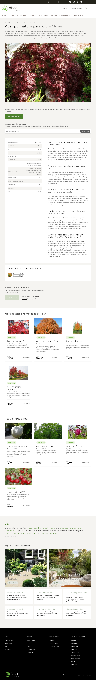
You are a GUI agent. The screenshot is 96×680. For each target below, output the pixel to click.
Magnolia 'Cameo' (74, 446)
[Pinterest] (78, 2)
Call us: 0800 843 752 (20, 2)
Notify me (86, 131)
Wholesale (32, 15)
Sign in (65, 8)
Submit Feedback (75, 658)
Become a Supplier (75, 655)
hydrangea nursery (14, 609)
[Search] (91, 8)
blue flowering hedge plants (76, 593)
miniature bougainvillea (75, 609)
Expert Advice (78, 15)
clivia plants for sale (44, 593)
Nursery (54, 15)
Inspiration (51, 640)
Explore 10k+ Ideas (54, 646)
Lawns (12, 15)
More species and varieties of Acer (25, 314)
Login (28, 643)
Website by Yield (87, 676)
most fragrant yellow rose (47, 609)
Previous (7, 74)
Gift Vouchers (8, 643)
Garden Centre (74, 646)
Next (88, 74)
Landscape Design (53, 643)
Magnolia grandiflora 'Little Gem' (17, 447)
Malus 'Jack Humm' (16, 492)
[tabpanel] (48, 72)
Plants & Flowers (9, 640)
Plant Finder (43, 15)
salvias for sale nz (14, 593)
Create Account (31, 640)
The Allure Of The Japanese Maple (18, 275)
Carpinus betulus (44, 446)
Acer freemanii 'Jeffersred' (14, 388)
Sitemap (73, 661)
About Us (73, 640)
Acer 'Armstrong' (15, 341)
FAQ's (28, 646)
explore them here (14, 117)
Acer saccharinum (74, 341)
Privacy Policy (30, 652)
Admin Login (74, 664)
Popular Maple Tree (16, 419)
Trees (10, 23)
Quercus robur (12, 534)
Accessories (21, 15)
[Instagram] (74, 2)
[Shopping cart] (86, 8)
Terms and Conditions (32, 649)
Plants (4, 15)
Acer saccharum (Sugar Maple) (47, 342)
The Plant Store (75, 652)
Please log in (26, 296)
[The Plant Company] (13, 675)
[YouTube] (81, 2)
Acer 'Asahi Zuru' (28, 534)
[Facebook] (70, 2)
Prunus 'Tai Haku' (50, 534)
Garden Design (65, 15)
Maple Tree (16, 23)
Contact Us (73, 649)
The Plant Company (11, 8)
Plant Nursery (74, 643)
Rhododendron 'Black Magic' (41, 528)
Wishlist (25, 357)
